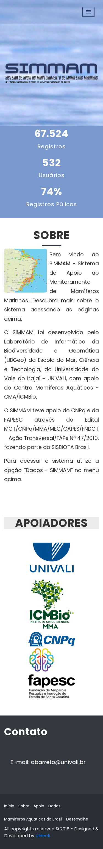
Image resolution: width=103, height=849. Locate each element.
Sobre (23, 806)
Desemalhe (77, 819)
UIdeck (42, 836)
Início (9, 806)
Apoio (39, 806)
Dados (54, 806)
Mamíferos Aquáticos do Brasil (33, 819)
